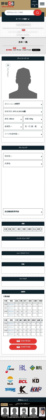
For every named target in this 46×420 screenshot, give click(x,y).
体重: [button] (29, 119)
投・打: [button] (31, 126)
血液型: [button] (8, 126)
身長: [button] (9, 119)
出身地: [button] (7, 163)
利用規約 (23, 407)
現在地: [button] (8, 156)
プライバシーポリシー (23, 404)
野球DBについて (23, 400)
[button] (23, 211)
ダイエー (11, 304)
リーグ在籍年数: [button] (12, 134)
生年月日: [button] (15, 111)
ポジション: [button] (12, 104)
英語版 (23, 411)
